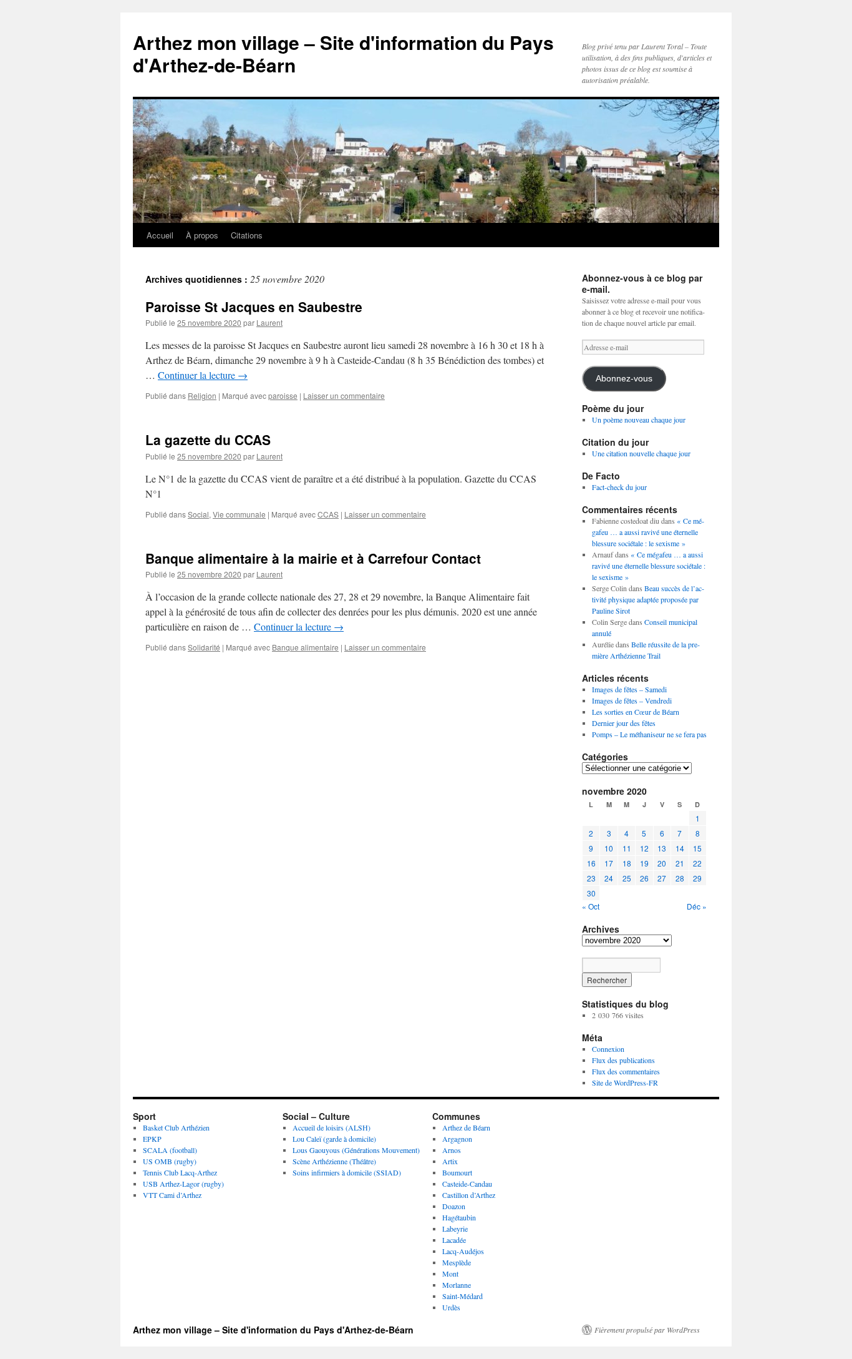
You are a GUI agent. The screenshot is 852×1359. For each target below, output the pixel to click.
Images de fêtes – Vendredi (632, 700)
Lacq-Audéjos (463, 1251)
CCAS (328, 514)
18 (626, 863)
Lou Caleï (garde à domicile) (334, 1139)
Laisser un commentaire (344, 395)
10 (608, 848)
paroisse (283, 395)
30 (591, 893)
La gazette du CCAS (208, 439)
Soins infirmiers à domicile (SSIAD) (347, 1172)
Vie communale (239, 514)
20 (661, 863)
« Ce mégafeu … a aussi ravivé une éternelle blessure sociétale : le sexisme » (648, 532)
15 (697, 848)
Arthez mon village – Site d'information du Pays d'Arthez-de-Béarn (343, 53)
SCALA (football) (170, 1150)
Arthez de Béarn (466, 1127)
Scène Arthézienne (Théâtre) (334, 1161)
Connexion (608, 1049)
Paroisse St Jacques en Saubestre (253, 306)
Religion (202, 395)
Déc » (697, 906)
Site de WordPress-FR (625, 1082)
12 (644, 848)
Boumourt (457, 1172)
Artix (450, 1161)
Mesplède (456, 1262)
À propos (202, 235)
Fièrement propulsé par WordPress (647, 1330)
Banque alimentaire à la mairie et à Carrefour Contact (313, 558)
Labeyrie (455, 1229)
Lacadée (454, 1240)
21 (679, 863)
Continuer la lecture (203, 374)
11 (626, 848)
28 (679, 878)
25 (626, 878)
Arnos (451, 1150)
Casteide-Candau (467, 1184)
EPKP (152, 1139)
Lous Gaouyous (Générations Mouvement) (356, 1150)
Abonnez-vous (624, 378)
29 (697, 878)
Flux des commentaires (626, 1071)
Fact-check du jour (619, 487)
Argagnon (457, 1139)
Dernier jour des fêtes (624, 723)
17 (608, 863)
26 (644, 878)
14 (679, 848)
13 (661, 848)
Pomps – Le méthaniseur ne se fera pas (649, 734)
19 (644, 863)
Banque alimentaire (305, 647)
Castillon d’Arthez (468, 1195)
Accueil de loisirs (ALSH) (331, 1127)
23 (591, 878)
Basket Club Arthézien (176, 1127)
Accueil (160, 235)
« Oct (590, 906)
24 (608, 878)
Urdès (451, 1307)
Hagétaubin (459, 1217)
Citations (247, 235)
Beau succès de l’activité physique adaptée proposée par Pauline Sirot (648, 599)
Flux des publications (623, 1060)
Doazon (453, 1206)
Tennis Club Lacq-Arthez (180, 1172)
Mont (450, 1273)
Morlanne (456, 1285)
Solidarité (204, 647)
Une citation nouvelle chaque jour (641, 453)
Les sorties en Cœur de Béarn (635, 712)
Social (198, 514)
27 (661, 878)
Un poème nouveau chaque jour (638, 419)
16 (591, 863)
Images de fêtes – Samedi (629, 689)
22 (697, 863)
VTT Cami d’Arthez (172, 1195)
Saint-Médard (462, 1296)
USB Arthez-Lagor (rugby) (183, 1184)
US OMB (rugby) (169, 1161)
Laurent (269, 322)
